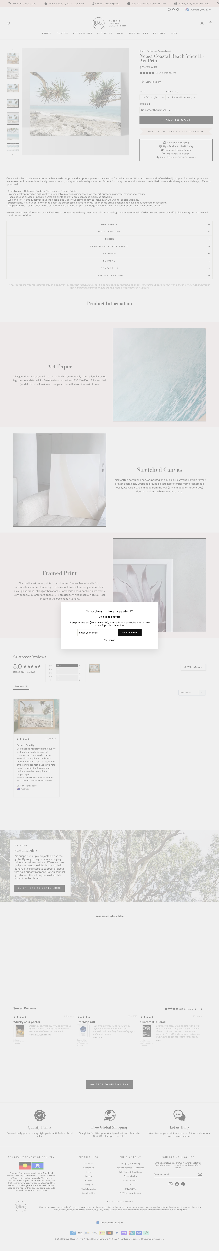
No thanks (109, 640)
